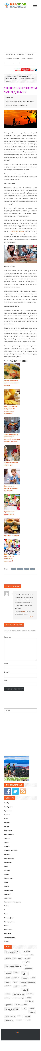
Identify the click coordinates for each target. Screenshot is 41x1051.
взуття (27, 962)
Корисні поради (24, 76)
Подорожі (7, 894)
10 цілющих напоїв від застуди (11, 464)
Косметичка (8, 862)
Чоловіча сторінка (12, 58)
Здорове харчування (10, 850)
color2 (17, 1032)
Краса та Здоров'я (11, 76)
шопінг (19, 1020)
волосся (28, 969)
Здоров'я (7, 846)
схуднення (12, 1009)
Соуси (6, 914)
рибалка (30, 1001)
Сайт (5, 680)
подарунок (19, 994)
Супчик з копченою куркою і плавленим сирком (11, 383)
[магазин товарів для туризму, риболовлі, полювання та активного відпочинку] (16, 780)
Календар (30, 54)
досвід (17, 972)
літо (17, 986)
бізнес (25, 955)
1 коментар (23, 105)
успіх (32, 1012)
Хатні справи (8, 930)
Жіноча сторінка (27, 58)
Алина (23, 611)
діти (27, 569)
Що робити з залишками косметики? (9, 559)
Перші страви (8, 890)
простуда (20, 998)
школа (27, 1016)
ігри (14, 569)
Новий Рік (13, 952)
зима (25, 978)
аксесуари (27, 951)
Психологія (7, 898)
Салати (6, 910)
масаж (24, 985)
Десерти (6, 823)
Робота (23, 63)
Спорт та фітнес (9, 918)
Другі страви (8, 830)
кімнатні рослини (28, 982)
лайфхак (8, 985)
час (33, 569)
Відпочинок (7, 811)
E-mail (6, 672)
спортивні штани (18, 231)
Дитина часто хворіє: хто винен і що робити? (11, 488)
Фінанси (31, 63)
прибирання (10, 998)
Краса (6, 866)
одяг (25, 989)
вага (32, 954)
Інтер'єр (6, 803)
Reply (31, 617)
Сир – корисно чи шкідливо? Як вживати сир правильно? (10, 409)
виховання (13, 966)
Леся (17, 105)
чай (20, 1015)
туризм (32, 1008)
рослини (9, 1005)
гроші (8, 973)
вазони (8, 958)
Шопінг (6, 941)
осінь (8, 994)
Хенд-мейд (7, 933)
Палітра (6, 886)
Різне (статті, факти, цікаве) (12, 902)
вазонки (17, 958)
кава (33, 978)
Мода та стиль (8, 878)
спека (25, 1005)
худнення (10, 1016)
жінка (8, 978)
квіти (8, 982)
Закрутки (7, 838)
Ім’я (6, 664)
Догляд (6, 826)
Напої (6, 882)
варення (27, 958)
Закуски (6, 842)
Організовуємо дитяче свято (9, 513)
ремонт (29, 997)
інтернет (27, 1020)
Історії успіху (10, 54)
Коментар (7, 637)
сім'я (24, 1008)
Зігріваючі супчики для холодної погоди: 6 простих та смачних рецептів (12, 438)
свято (18, 1005)
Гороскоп (20, 54)
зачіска (16, 978)
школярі (9, 1020)
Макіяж (6, 874)
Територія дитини (12, 63)
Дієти (6, 819)
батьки (20, 569)
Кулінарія (7, 870)
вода (26, 965)
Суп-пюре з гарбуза (11, 535)
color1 (16, 1032)
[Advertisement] (20, 29)
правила (30, 994)
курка (15, 982)
